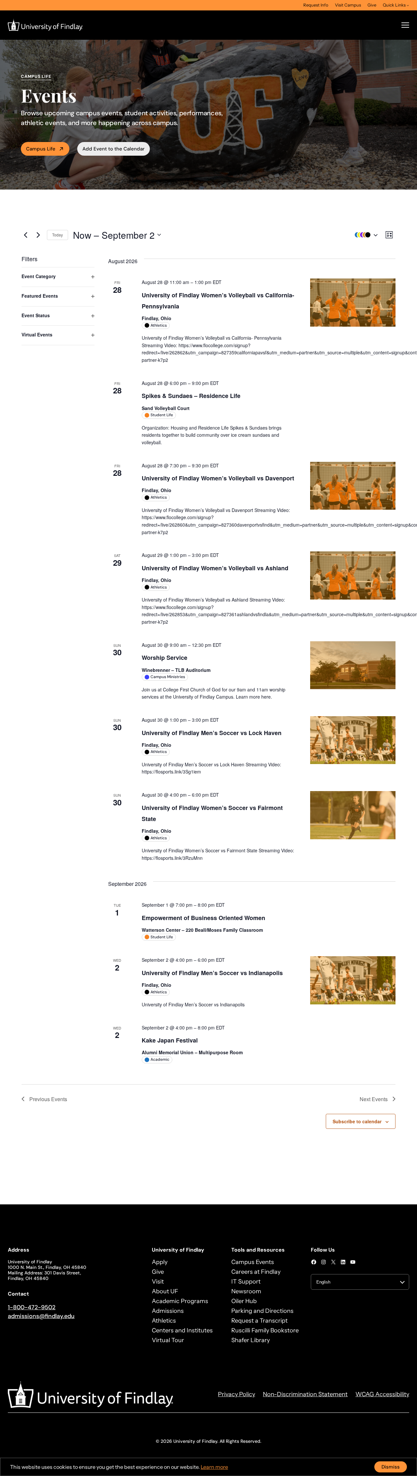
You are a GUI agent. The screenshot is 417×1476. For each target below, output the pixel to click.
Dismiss (390, 1467)
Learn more (214, 1467)
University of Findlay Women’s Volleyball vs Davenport (218, 478)
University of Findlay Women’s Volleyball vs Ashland (215, 568)
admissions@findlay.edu (41, 1316)
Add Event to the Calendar (113, 149)
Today (57, 234)
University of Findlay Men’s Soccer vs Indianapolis (212, 973)
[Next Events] (38, 235)
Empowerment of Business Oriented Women (203, 918)
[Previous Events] (25, 235)
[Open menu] (405, 25)
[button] (365, 235)
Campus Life (40, 149)
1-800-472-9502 (31, 1307)
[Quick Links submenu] (408, 5)
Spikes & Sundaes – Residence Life (191, 395)
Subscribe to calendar (357, 1121)
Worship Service (164, 657)
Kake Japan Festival (170, 1040)
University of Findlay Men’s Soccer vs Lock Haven (211, 733)
